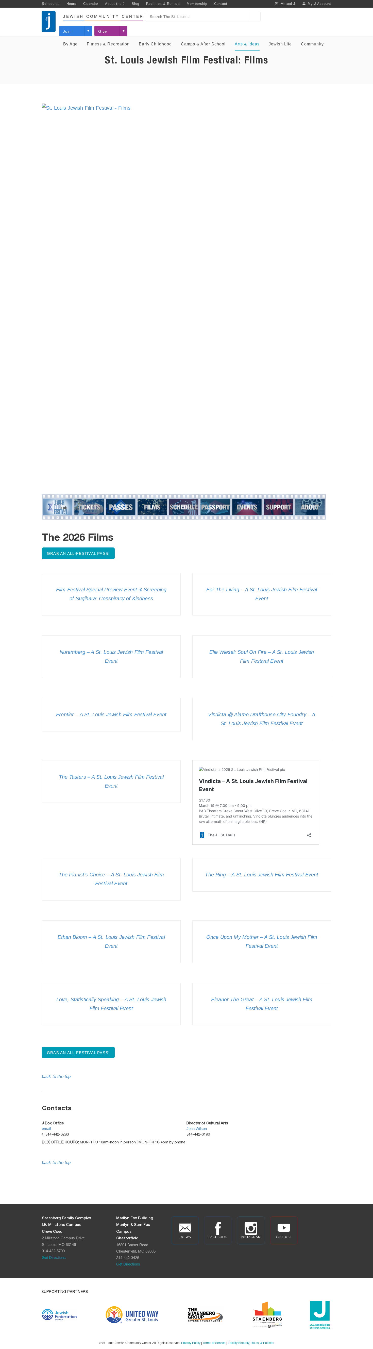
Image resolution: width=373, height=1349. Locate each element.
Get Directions (54, 1257)
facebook (218, 1237)
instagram (251, 1237)
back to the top (56, 1076)
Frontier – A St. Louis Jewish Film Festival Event (111, 714)
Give (102, 31)
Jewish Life (280, 44)
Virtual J (288, 4)
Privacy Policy (190, 1343)
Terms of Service (214, 1343)
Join (67, 31)
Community (312, 44)
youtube (284, 1237)
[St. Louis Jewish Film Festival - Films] (186, 293)
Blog (135, 4)
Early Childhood (155, 44)
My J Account (319, 4)
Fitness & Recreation (108, 44)
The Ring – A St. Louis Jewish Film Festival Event (261, 874)
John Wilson (197, 1128)
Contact (220, 4)
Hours (71, 4)
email (46, 1128)
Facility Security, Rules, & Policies (251, 1343)
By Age (70, 44)
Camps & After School (203, 44)
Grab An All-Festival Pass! (78, 553)
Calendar (90, 4)
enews (185, 1237)
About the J (115, 4)
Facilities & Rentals (163, 4)
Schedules (51, 4)
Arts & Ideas (247, 44)
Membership (197, 4)
